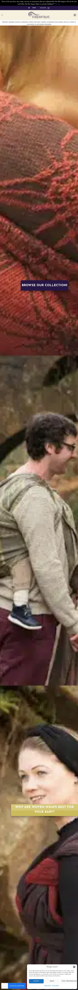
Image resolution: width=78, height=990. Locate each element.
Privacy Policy (55, 985)
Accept (36, 981)
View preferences (68, 981)
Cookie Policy (47, 985)
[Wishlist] (29, 8)
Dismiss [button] (57, 4)
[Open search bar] (2, 15)
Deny (52, 981)
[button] (74, 967)
